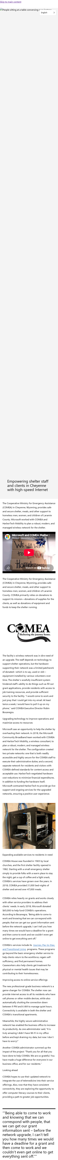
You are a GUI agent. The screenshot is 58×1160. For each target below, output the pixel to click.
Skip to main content (10, 1)
